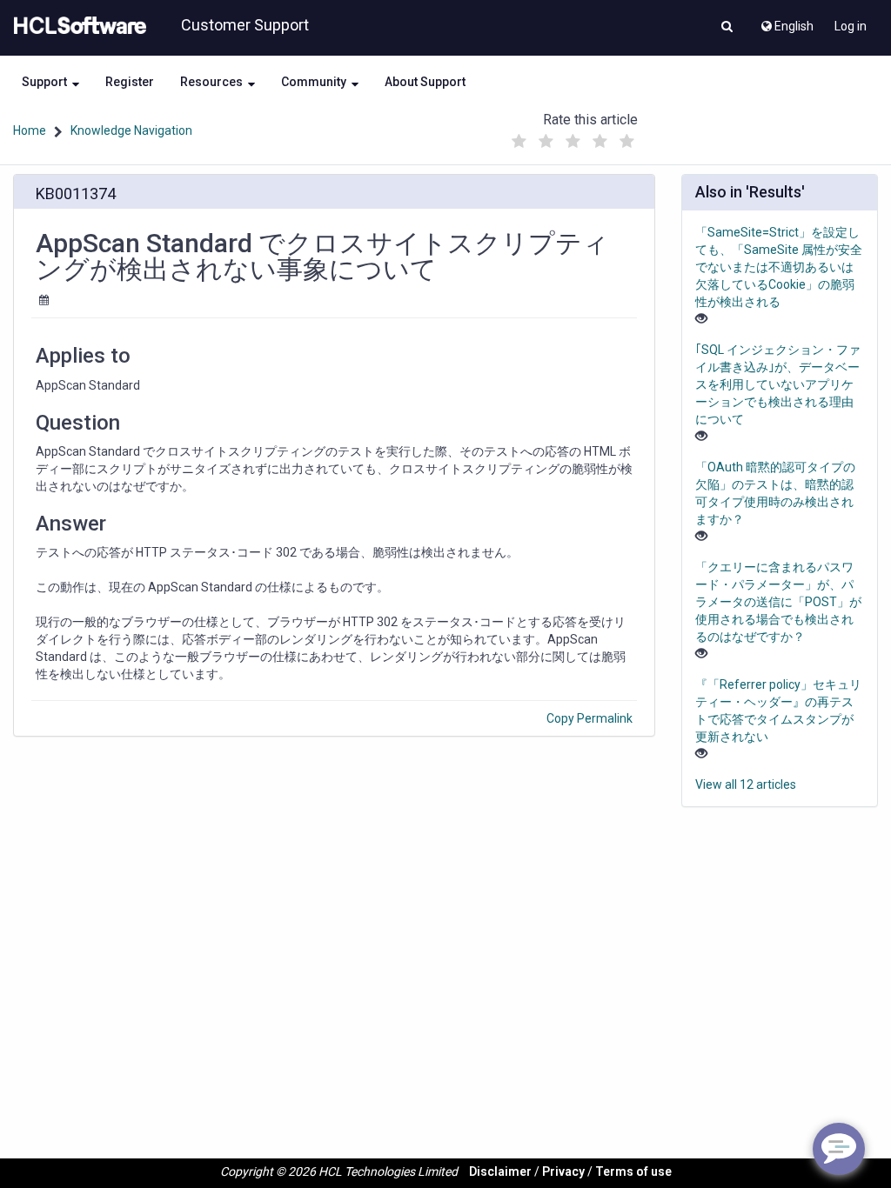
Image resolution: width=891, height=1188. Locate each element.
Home (29, 130)
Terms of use (633, 1171)
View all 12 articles (745, 784)
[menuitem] (786, 21)
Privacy (563, 1171)
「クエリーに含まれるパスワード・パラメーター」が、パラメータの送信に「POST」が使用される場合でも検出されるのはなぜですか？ (778, 602)
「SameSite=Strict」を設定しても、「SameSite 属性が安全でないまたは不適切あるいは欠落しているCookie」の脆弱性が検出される (778, 267)
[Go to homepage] (76, 26)
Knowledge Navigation (131, 130)
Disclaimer (500, 1171)
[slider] (573, 137)
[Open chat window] (839, 1149)
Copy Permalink (589, 718)
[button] (727, 27)
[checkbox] (519, 141)
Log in (850, 26)
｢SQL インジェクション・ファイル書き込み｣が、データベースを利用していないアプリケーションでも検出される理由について (778, 384)
